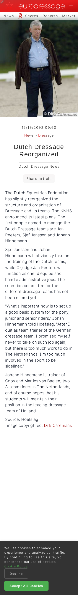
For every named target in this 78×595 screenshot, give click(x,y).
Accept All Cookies (26, 586)
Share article (39, 178)
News (29, 135)
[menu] (71, 6)
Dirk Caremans (58, 425)
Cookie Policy (16, 566)
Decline (16, 573)
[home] (36, 6)
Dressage (46, 135)
